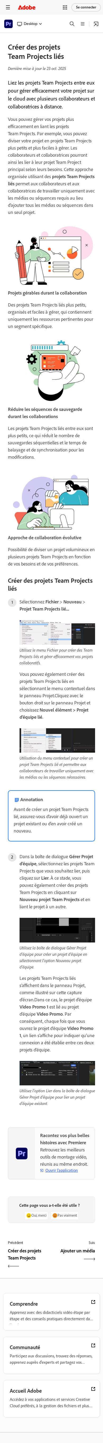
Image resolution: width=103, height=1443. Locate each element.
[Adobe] (27, 7)
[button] (65, 7)
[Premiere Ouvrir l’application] (96, 24)
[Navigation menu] (8, 7)
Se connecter (86, 7)
